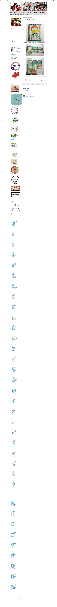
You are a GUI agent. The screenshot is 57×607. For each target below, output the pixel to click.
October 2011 (12, 575)
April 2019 (12, 502)
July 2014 (12, 545)
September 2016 (13, 521)
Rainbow (13, 410)
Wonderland (13, 483)
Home (11, 12)
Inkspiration (13, 337)
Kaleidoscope (13, 347)
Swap (12, 453)
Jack (12, 340)
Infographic (13, 336)
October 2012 (12, 564)
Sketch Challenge (14, 431)
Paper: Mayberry (14, 391)
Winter (12, 482)
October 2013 (12, 553)
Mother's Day (13, 380)
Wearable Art (13, 476)
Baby (12, 234)
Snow (12, 432)
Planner (12, 403)
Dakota (12, 284)
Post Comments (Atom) (28, 93)
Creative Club (13, 277)
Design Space (13, 288)
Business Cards (13, 247)
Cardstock (13, 257)
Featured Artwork (21, 14)
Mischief (13, 369)
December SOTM (14, 287)
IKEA (12, 335)
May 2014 (12, 547)
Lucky (12, 358)
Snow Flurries (13, 433)
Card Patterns (13, 255)
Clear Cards (13, 266)
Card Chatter (13, 253)
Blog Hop (13, 244)
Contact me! (37, 14)
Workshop (42, 84)
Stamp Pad (13, 444)
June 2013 (12, 557)
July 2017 (12, 512)
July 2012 (12, 567)
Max (12, 366)
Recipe (12, 411)
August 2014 (12, 544)
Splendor (13, 442)
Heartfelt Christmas (14, 328)
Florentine (13, 304)
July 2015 (12, 534)
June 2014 (12, 546)
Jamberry (13, 341)
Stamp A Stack (13, 443)
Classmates (13, 265)
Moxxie (12, 382)
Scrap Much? (13, 424)
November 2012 (13, 563)
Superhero (13, 450)
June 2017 (12, 513)
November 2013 (13, 552)
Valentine (13, 470)
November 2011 (13, 574)
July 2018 (12, 506)
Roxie (12, 418)
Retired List (13, 413)
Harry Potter (13, 326)
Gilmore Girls (13, 318)
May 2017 (12, 514)
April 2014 (12, 548)
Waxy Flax (13, 475)
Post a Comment (26, 90)
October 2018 (12, 503)
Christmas (13, 262)
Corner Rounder (14, 273)
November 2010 (13, 585)
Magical (12, 360)
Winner (12, 481)
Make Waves (13, 362)
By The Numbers (13, 139)
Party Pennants (13, 393)
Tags (12, 455)
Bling (12, 241)
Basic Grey (13, 235)
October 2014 (12, 542)
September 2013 (13, 554)
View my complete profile (14, 58)
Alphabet (13, 222)
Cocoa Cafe (13, 268)
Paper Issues (13, 390)
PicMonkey (13, 399)
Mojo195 (13, 378)
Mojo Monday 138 (14, 372)
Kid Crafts (13, 348)
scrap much (13, 423)
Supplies (13, 451)
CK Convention (13, 264)
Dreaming (13, 293)
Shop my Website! (36, 12)
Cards (12, 256)
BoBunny (13, 245)
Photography (13, 398)
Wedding (13, 477)
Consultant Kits (29, 12)
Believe (12, 237)
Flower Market (13, 305)
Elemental (13, 295)
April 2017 (12, 515)
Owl (12, 388)
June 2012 (12, 568)
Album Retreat (13, 220)
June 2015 (12, 535)
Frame (12, 310)
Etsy (12, 296)
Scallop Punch (13, 421)
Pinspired (13, 402)
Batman (12, 236)
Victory (12, 471)
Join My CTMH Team (13, 14)
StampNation (13, 445)
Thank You (13, 460)
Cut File (12, 283)
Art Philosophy (13, 225)
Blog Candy (13, 243)
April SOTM (13, 224)
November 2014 (13, 541)
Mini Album (26, 84)
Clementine (13, 267)
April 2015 (12, 537)
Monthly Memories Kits (22, 12)
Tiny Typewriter (13, 461)
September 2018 (13, 504)
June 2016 (12, 524)
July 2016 (12, 523)
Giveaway (13, 319)
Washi (12, 473)
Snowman (13, 434)
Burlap (12, 246)
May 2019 (12, 501)
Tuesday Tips (13, 465)
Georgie (13, 314)
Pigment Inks (13, 401)
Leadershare (13, 351)
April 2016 (12, 526)
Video (12, 472)
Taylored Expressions (14, 456)
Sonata (12, 435)
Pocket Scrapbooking (33, 84)
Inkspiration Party (14, 338)
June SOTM (13, 345)
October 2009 (12, 594)
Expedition (13, 297)
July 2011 (12, 578)
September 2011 (13, 576)
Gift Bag (12, 316)
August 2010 (12, 588)
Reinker (12, 412)
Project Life (37, 84)
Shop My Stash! (42, 12)
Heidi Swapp (13, 329)
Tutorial (12, 466)
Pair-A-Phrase (13, 389)
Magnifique (13, 361)
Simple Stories (13, 430)
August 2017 (12, 511)
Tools (12, 463)
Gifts (12, 317)
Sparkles (13, 439)
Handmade (13, 324)
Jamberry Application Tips (29, 14)
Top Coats (13, 464)
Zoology (13, 492)
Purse (12, 408)
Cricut (12, 278)
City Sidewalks (13, 263)
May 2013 (12, 558)
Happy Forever (13, 325)
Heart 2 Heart (13, 327)
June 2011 (12, 579)
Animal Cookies (13, 223)
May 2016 (12, 525)
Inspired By (13, 339)
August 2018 (12, 505)
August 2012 (12, 566)
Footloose (13, 307)
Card (12, 252)
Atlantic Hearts (13, 230)
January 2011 (12, 583)
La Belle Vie (13, 349)
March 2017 (12, 516)
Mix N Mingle (13, 370)
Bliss (12, 242)
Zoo (12, 491)
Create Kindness (14, 276)
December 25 (13, 286)
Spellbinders (13, 441)
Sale (12, 419)
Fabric (12, 298)
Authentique (13, 231)
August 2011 (12, 577)
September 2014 (13, 543)
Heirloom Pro (13, 330)
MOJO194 (13, 377)
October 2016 (12, 520)
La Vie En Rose (13, 350)
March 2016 (12, 527)
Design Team (13, 289)
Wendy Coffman (17, 47)
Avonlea (13, 232)
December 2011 (13, 573)
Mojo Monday (13, 371)
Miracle (12, 368)
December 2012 (13, 562)
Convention (13, 272)
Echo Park (13, 294)
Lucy (12, 359)
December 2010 (13, 584)
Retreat (12, 414)
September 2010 (13, 587)
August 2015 (12, 533)
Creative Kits (15, 12)
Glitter (12, 320)
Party (12, 392)
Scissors (13, 422)
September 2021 (13, 496)
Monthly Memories (14, 379)
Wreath (12, 487)
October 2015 (12, 531)
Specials (13, 440)
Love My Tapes (13, 357)
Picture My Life (28, 84)
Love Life (13, 356)
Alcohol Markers (13, 221)
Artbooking (13, 226)
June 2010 (12, 589)
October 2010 (12, 586)
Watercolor (13, 474)
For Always (13, 308)
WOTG (12, 486)
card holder (13, 254)
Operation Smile (13, 387)
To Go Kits (39, 84)
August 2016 (12, 522)
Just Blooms (13, 346)
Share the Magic (14, 429)
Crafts (12, 275)
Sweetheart (13, 454)
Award (12, 233)
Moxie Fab (13, 381)
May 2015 (12, 536)
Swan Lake (13, 452)
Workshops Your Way (14, 485)
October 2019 (12, 500)
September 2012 (13, 565)
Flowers (12, 306)
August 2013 (12, 555)
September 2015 (13, 532)
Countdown (13, 274)
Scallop (12, 420)
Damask (13, 285)
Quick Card (13, 409)
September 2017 (13, 510)
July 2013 (12, 556)
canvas (12, 251)
